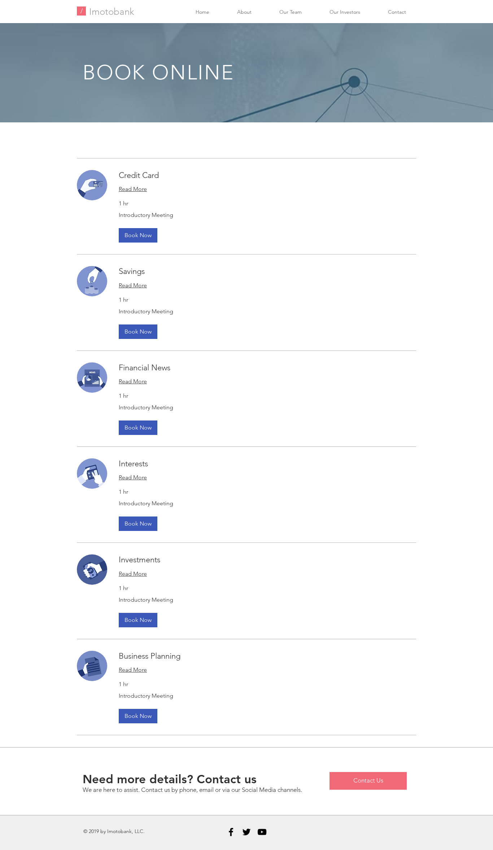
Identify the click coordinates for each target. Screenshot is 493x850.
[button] (138, 235)
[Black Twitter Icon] (246, 832)
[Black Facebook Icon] (231, 832)
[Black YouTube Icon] (262, 832)
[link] (267, 175)
